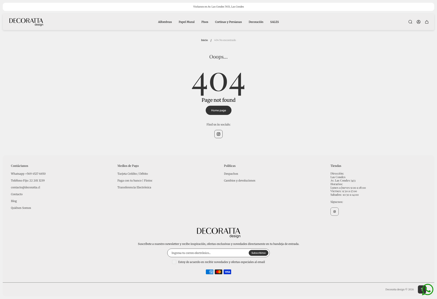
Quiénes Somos (21, 208)
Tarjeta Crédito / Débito (132, 173)
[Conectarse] (418, 22)
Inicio (204, 40)
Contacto (17, 194)
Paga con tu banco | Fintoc (134, 180)
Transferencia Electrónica (134, 187)
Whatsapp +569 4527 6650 (28, 173)
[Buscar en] (410, 22)
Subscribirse (258, 252)
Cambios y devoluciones (239, 180)
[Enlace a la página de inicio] (218, 232)
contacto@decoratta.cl (25, 187)
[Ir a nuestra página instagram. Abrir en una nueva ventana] (218, 134)
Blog (14, 201)
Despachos (231, 173)
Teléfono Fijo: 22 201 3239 (28, 180)
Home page (218, 110)
